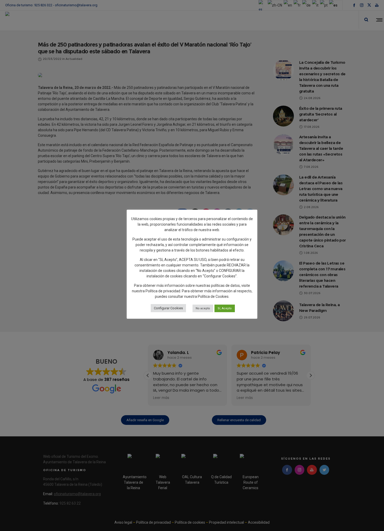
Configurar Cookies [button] (168, 308)
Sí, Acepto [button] (225, 308)
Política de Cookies (213, 296)
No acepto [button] (203, 308)
